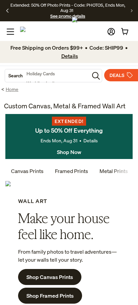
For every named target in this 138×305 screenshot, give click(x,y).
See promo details (67, 16)
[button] (111, 31)
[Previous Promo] (7, 11)
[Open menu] (10, 32)
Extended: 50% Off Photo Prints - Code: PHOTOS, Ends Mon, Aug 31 (67, 7)
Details (90, 140)
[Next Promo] (132, 11)
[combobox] (47, 75)
